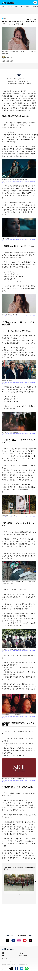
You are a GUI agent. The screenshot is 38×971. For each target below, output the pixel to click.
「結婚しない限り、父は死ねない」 (17, 81)
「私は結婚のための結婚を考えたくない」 (19, 83)
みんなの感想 (33, 19)
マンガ (10, 6)
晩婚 (12, 60)
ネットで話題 (25, 6)
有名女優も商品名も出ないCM (16, 79)
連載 (16, 6)
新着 (3, 6)
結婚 (8, 60)
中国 (4, 60)
